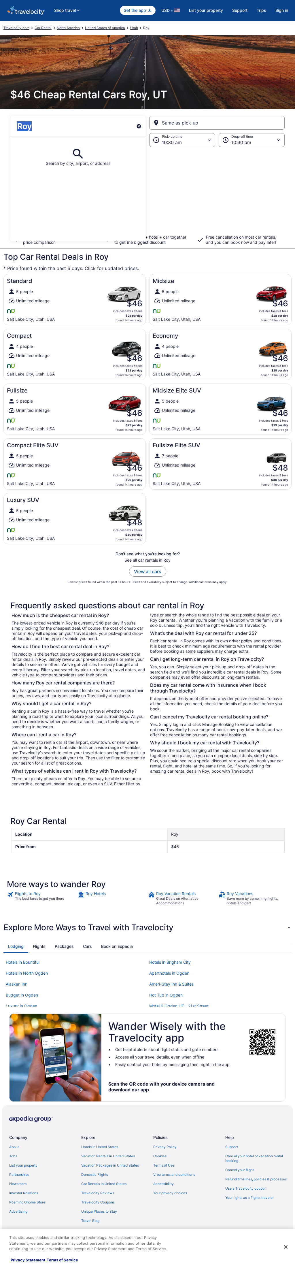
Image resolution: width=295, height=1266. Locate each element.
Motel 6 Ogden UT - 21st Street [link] (179, 1005)
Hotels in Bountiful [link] (22, 962)
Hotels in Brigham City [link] (170, 962)
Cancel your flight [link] (239, 1170)
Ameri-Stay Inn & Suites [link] (171, 984)
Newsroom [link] (18, 1184)
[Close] (285, 1247)
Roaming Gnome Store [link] (27, 1202)
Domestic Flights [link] (94, 1174)
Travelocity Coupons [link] (98, 1202)
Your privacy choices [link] (170, 1193)
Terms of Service (62, 1260)
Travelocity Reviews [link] (97, 1193)
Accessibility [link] (163, 1184)
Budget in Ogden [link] (22, 995)
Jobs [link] (13, 1156)
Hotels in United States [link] (99, 1147)
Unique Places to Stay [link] (99, 1211)
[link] (41, 898)
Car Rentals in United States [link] (103, 1184)
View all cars (147, 571)
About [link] (14, 1147)
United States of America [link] (105, 28)
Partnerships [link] (19, 1174)
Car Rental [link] (43, 28)
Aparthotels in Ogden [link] (169, 973)
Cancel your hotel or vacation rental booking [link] (254, 1158)
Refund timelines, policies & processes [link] (256, 1179)
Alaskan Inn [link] (16, 984)
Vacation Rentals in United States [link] (108, 1156)
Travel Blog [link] (90, 1220)
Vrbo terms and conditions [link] (174, 1174)
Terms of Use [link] (163, 1165)
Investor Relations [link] (23, 1193)
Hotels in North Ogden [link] (27, 973)
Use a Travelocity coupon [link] (245, 1188)
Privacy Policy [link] (165, 1147)
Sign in (281, 10)
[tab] (15, 946)
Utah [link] (134, 28)
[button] (147, 194)
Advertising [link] (18, 1211)
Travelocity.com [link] (16, 28)
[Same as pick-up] (217, 123)
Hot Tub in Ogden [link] (166, 995)
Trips (261, 10)
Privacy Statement (28, 1260)
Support (239, 10)
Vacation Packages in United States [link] (110, 1165)
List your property (206, 10)
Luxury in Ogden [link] (21, 1005)
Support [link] (231, 1147)
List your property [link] (23, 1165)
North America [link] (68, 28)
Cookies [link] (160, 1156)
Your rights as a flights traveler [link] (249, 1197)
